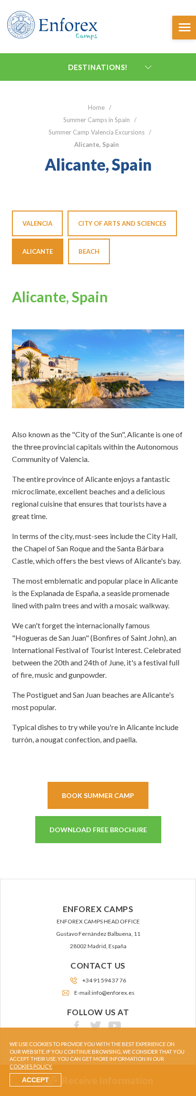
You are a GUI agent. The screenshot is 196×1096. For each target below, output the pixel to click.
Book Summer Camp (98, 795)
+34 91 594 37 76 (104, 980)
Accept (35, 1080)
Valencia (37, 223)
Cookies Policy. (31, 1066)
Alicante (37, 251)
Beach (88, 251)
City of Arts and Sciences (122, 223)
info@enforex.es (113, 992)
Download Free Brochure (98, 830)
